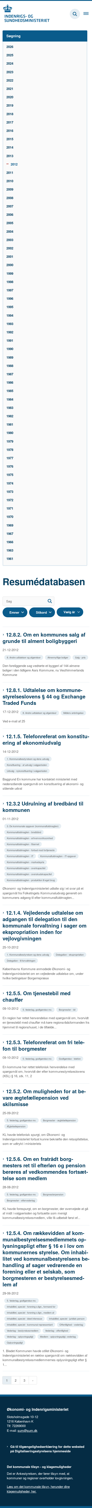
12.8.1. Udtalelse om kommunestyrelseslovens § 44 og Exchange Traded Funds (44, 696)
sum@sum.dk (27, 1430)
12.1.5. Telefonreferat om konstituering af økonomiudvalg (46, 739)
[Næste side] (33, 1380)
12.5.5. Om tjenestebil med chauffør (37, 996)
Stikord (41, 612)
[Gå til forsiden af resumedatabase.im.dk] (25, 14)
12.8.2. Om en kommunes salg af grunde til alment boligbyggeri (44, 637)
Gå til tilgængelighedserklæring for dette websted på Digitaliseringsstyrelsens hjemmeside (47, 1448)
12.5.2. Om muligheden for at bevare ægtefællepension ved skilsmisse (44, 1097)
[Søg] (49, 601)
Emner (14, 612)
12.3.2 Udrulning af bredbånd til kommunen (43, 806)
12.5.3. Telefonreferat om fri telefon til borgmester (44, 1045)
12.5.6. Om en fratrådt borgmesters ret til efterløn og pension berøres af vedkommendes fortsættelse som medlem (45, 1168)
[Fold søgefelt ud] (75, 14)
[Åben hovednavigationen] (87, 14)
